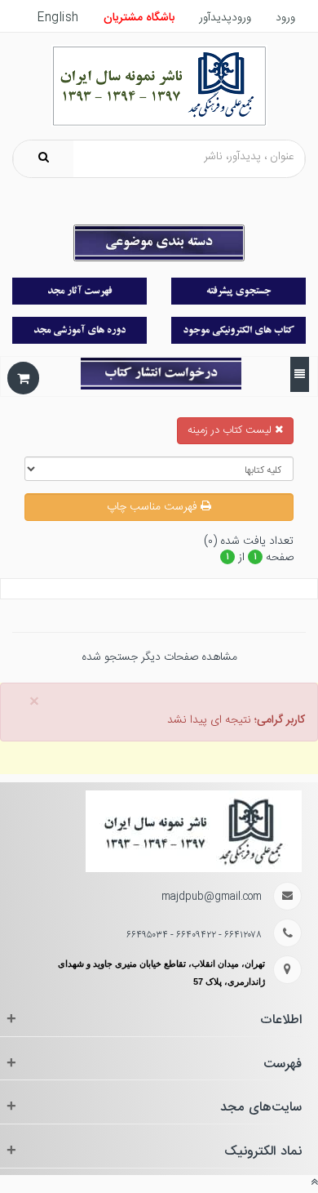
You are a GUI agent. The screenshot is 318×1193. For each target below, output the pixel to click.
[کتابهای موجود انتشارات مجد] (79, 291)
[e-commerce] (159, 86)
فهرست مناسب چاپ (154, 507)
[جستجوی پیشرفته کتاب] (238, 291)
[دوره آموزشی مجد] (79, 330)
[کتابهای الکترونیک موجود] (238, 330)
